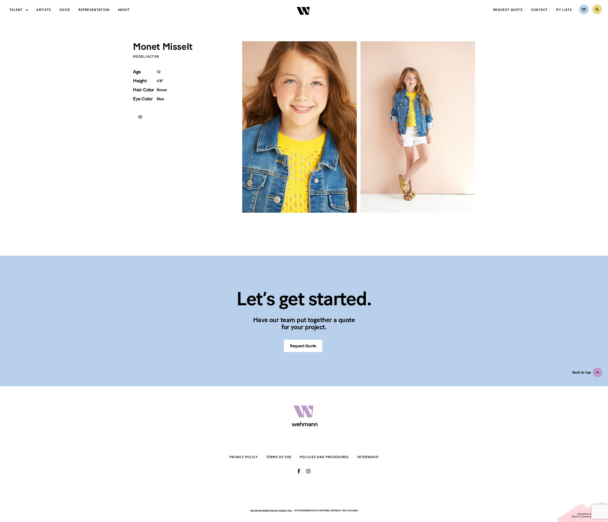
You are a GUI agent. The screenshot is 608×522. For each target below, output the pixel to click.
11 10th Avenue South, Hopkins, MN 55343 (317, 510)
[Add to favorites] (140, 117)
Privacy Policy (243, 457)
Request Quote (508, 10)
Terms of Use (279, 457)
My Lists (564, 10)
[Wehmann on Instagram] (308, 471)
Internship (368, 457)
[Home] (303, 19)
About (124, 10)
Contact (539, 10)
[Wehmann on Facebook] (299, 471)
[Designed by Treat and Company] (582, 512)
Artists (43, 10)
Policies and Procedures (324, 457)
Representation (93, 10)
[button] (587, 372)
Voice (64, 10)
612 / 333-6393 (350, 510)
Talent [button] (16, 10)
